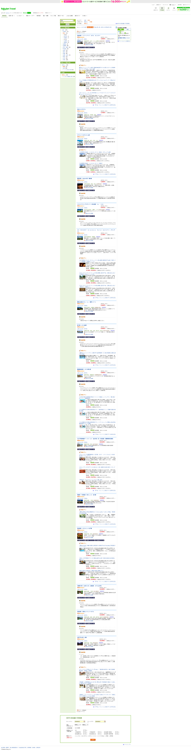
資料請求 (38, 747)
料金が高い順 (97, 27)
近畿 (64, 53)
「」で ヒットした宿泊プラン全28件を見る (105, 490)
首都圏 (64, 45)
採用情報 (29, 747)
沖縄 (64, 59)
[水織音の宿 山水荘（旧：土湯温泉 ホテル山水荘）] (101, 591)
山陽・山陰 (65, 55)
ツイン (95, 736)
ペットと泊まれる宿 (67, 69)
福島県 (65, 42)
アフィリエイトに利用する (124, 41)
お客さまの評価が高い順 (106, 27)
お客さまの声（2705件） (82, 442)
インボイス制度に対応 (68, 76)
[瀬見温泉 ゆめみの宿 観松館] (104, 184)
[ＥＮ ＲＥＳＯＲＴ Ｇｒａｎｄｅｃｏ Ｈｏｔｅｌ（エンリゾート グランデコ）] (97, 237)
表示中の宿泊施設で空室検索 (123, 23)
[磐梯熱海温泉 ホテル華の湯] (104, 375)
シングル (78, 736)
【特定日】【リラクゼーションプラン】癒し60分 (90, 479)
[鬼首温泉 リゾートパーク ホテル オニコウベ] (107, 41)
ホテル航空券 (125, 33)
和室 (107, 736)
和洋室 (111, 736)
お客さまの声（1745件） (82, 498)
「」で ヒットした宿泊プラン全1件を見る (105, 365)
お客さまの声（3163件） (82, 138)
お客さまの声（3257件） (82, 373)
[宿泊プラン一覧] (81, 47)
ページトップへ (127, 744)
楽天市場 (179, 4)
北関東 (64, 44)
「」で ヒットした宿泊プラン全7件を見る (105, 706)
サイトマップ (165, 4)
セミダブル (84, 736)
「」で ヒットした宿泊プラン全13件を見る (105, 581)
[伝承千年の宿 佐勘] (100, 643)
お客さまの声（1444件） (82, 207)
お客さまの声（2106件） (82, 640)
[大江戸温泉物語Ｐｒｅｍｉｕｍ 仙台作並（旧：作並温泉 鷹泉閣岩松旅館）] (100, 444)
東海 (64, 51)
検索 (93, 740)
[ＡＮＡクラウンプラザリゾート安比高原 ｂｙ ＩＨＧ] (107, 209)
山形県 (65, 41)
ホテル (122, 31)
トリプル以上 (101, 736)
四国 (64, 56)
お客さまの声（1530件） (82, 305)
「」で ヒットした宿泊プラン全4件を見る (105, 297)
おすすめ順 (83, 27)
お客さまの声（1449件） (82, 589)
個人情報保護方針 (14, 747)
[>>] (116, 27)
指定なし (86, 21)
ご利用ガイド (158, 4)
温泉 (64, 68)
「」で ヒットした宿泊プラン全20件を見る (105, 105)
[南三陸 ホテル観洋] (112, 330)
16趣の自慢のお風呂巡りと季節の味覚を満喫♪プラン (91, 570)
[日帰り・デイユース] (90, 540)
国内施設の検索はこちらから (124, 38)
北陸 (64, 50)
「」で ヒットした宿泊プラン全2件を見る (105, 174)
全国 (85, 20)
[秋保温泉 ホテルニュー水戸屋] (100, 534)
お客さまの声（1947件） (82, 615)
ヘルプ (153, 4)
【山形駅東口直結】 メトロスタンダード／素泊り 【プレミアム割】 (95, 152)
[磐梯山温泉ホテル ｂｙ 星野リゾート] (103, 307)
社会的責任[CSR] (22, 747)
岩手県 (65, 36)
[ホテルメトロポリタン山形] (100, 140)
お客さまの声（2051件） (82, 112)
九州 (64, 58)
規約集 (33, 747)
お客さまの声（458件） (82, 39)
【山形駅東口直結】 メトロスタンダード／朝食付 (90, 163)
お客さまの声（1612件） (82, 235)
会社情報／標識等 (5, 747)
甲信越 (64, 48)
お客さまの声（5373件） (82, 328)
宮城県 (65, 37)
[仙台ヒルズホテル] (98, 114)
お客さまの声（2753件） (82, 532)
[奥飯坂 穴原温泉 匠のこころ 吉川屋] (101, 500)
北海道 (64, 31)
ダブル (90, 736)
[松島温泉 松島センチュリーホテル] (111, 617)
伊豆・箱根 (65, 47)
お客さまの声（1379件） (82, 182)
